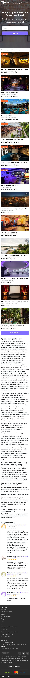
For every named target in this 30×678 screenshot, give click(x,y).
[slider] (18, 528)
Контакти (3, 609)
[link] (6, 49)
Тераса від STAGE (6, 116)
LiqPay (8, 672)
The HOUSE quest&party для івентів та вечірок (14, 69)
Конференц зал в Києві (7, 634)
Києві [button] (11, 642)
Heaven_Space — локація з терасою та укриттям (15, 162)
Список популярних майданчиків (9, 648)
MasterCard (16, 672)
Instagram (27, 653)
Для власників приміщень (7, 611)
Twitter (23, 653)
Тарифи (3, 614)
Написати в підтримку (15, 666)
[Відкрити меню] (27, 2)
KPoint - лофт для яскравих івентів (11, 185)
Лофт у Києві (4, 629)
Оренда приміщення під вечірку (9, 627)
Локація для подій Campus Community (12, 325)
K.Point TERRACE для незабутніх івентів (12, 139)
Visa (22, 672)
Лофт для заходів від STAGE (9, 92)
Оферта (3, 619)
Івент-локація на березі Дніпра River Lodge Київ (15, 255)
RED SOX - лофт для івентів (9, 232)
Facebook (19, 653)
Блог (2, 621)
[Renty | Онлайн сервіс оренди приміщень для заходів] (5, 2)
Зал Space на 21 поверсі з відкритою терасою (14, 278)
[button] (17, 2)
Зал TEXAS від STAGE (21, 525)
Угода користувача (6, 616)
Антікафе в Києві (5, 636)
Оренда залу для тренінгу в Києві (9, 631)
